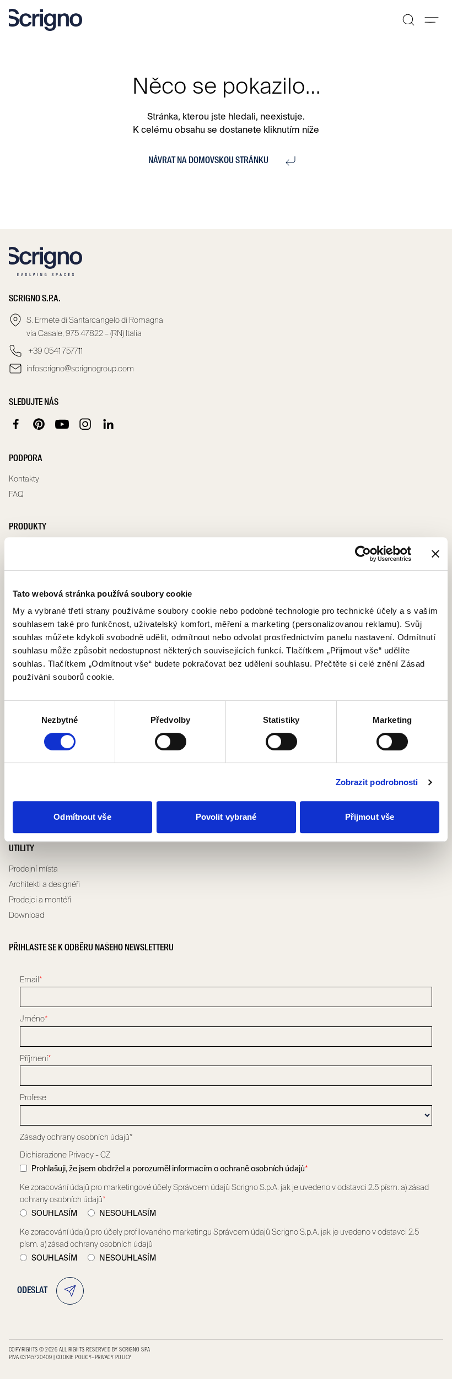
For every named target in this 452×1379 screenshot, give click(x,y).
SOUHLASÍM (54, 1213)
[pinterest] (39, 424)
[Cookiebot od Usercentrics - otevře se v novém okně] (363, 553)
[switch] (170, 741)
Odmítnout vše (82, 816)
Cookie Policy (74, 1357)
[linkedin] (108, 424)
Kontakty (24, 479)
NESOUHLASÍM (127, 1213)
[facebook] (16, 424)
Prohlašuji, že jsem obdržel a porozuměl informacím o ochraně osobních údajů (169, 1168)
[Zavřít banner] (435, 554)
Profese (33, 1097)
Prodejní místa (33, 869)
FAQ (16, 494)
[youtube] (62, 424)
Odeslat (32, 1290)
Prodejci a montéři (40, 900)
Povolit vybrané (226, 816)
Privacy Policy (113, 1357)
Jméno (34, 1019)
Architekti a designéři (44, 884)
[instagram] (85, 424)
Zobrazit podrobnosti (377, 782)
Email (31, 980)
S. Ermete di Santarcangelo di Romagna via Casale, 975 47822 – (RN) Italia (94, 326)
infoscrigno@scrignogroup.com (80, 369)
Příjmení (35, 1058)
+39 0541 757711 (54, 351)
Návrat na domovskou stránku (208, 160)
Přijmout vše (369, 816)
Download (26, 915)
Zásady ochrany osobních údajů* (76, 1137)
